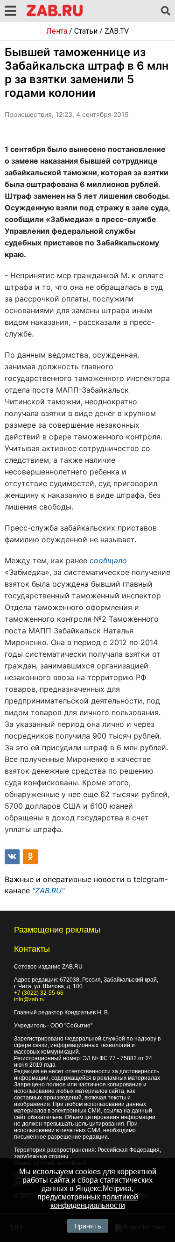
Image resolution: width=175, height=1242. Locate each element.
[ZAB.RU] (55, 14)
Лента (56, 31)
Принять (87, 1225)
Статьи (86, 31)
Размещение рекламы (57, 929)
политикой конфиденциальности (94, 1201)
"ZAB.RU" (48, 890)
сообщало (108, 560)
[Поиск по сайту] (165, 11)
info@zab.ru (29, 999)
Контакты (32, 949)
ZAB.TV (117, 31)
